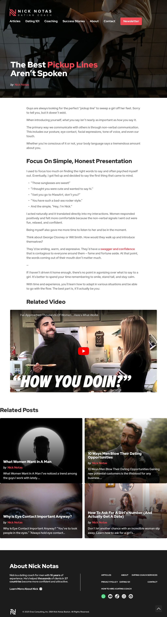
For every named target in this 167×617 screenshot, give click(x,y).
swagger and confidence (117, 249)
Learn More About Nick (24, 589)
